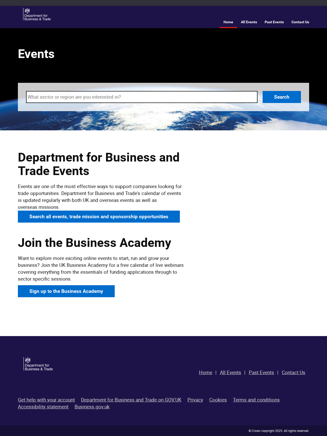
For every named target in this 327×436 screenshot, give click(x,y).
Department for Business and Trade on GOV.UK (131, 399)
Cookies (218, 399)
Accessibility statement (43, 406)
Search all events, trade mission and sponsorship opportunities (98, 217)
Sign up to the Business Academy (66, 291)
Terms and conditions (256, 399)
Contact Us (300, 22)
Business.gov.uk (92, 406)
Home (228, 22)
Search (281, 97)
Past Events (274, 22)
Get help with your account (46, 399)
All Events (249, 22)
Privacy (195, 399)
